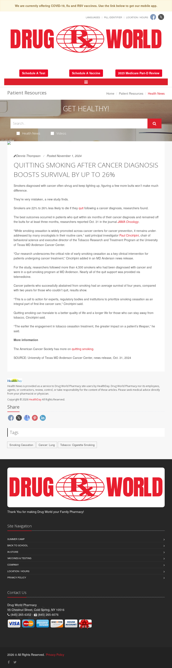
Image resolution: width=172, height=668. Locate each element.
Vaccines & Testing (19, 558)
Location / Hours (137, 17)
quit (81, 208)
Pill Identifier (113, 17)
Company (13, 564)
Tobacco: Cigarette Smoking (77, 445)
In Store (12, 551)
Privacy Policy (16, 577)
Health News (31, 133)
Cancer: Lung (47, 445)
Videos (61, 133)
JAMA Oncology (128, 222)
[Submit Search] (154, 124)
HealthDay (35, 399)
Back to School (17, 545)
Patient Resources (131, 93)
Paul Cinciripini (129, 235)
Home (110, 93)
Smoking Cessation (21, 445)
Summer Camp (16, 539)
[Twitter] (161, 17)
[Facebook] (153, 17)
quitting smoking (82, 349)
